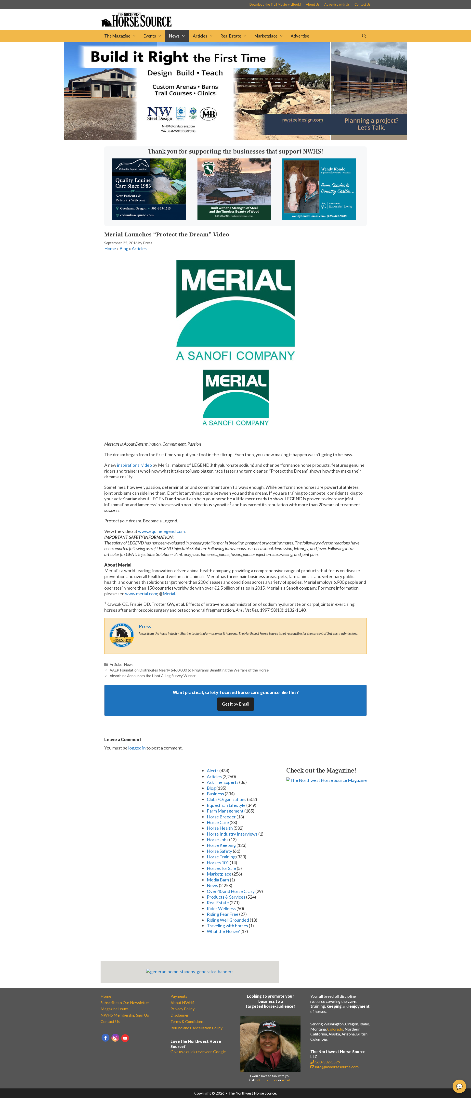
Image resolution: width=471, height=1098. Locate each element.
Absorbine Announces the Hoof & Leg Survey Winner (153, 675)
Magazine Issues (115, 1008)
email (286, 1080)
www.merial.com (141, 593)
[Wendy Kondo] (319, 218)
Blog (123, 248)
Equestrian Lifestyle (226, 805)
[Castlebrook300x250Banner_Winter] (234, 218)
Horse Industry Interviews (232, 834)
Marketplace (265, 36)
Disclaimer (179, 1015)
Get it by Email (235, 704)
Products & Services (226, 897)
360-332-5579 (266, 1080)
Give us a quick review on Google (198, 1051)
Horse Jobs (217, 839)
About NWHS (182, 1002)
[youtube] (125, 1038)
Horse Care (218, 822)
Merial (169, 593)
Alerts (213, 770)
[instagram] (115, 1038)
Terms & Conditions (187, 1021)
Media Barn (218, 879)
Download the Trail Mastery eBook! (275, 4)
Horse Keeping (221, 845)
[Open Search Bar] (364, 36)
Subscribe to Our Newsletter (125, 1002)
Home (110, 248)
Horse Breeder (221, 816)
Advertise (300, 36)
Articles (200, 36)
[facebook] (105, 1038)
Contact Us (362, 4)
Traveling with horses (227, 925)
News (174, 36)
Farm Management (225, 811)
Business (215, 793)
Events (150, 36)
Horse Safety (219, 851)
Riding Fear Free (222, 914)
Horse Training (221, 856)
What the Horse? (223, 931)
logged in (137, 747)
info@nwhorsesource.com (337, 1066)
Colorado (335, 1029)
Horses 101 (218, 862)
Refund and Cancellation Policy (196, 1027)
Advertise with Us (337, 4)
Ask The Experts (222, 782)
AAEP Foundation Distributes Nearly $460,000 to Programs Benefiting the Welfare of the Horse (189, 670)
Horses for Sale (221, 868)
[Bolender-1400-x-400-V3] (235, 138)
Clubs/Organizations (226, 799)
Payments (178, 996)
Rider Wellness (221, 908)
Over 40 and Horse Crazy (231, 891)
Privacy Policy (182, 1008)
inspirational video (134, 465)
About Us (312, 4)
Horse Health (220, 828)
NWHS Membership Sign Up (125, 1015)
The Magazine (117, 36)
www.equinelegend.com (161, 531)
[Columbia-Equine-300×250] (149, 218)
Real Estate (230, 36)
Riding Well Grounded (228, 920)
